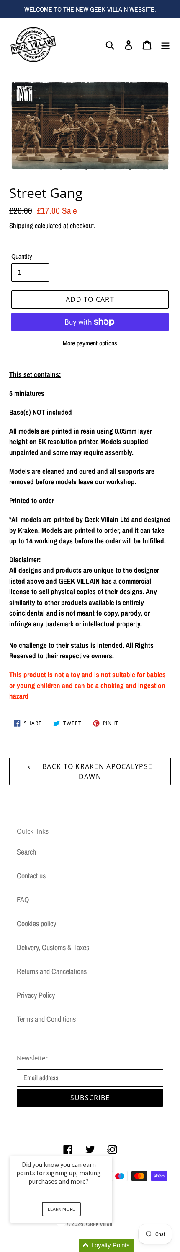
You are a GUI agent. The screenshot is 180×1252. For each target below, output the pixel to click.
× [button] (108, 1150)
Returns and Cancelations (52, 971)
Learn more (61, 1209)
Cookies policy (36, 923)
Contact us (31, 875)
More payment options (90, 343)
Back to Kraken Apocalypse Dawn (96, 771)
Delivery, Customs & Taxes (53, 947)
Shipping (21, 225)
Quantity (21, 256)
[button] (71, 1245)
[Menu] (165, 44)
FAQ (23, 899)
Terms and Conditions (46, 1019)
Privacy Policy (36, 995)
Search (26, 852)
